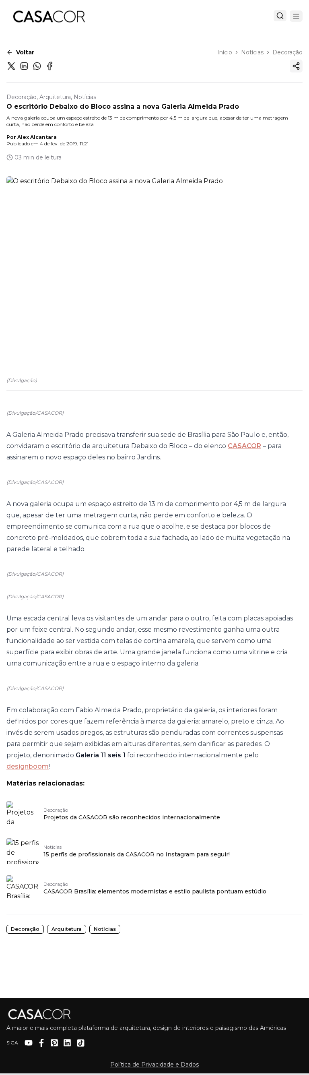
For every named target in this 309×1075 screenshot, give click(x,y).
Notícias (252, 52)
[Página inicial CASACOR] (48, 16)
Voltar (25, 52)
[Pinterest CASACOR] (54, 1043)
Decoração (287, 52)
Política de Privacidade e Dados (154, 1064)
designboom (27, 766)
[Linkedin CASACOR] (67, 1043)
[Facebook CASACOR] (41, 1043)
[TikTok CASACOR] (80, 1043)
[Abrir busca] (280, 15)
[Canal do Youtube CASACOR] (29, 1043)
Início (224, 52)
